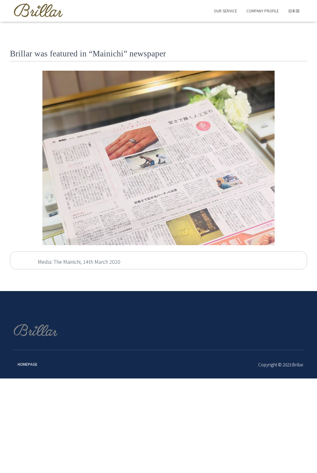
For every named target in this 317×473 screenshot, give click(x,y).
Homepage (27, 364)
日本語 (293, 10)
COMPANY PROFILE (262, 10)
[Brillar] (38, 11)
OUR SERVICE (225, 10)
